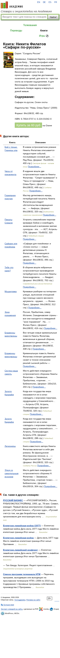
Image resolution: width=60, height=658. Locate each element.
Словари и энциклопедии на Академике (26, 11)
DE (44, 2)
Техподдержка (19, 600)
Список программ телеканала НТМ (21, 574)
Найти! (53, 17)
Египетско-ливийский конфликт (20, 550)
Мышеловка (11, 291)
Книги (44, 30)
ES (50, 2)
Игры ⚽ (44, 35)
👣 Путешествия (7, 605)
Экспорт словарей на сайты (12, 609)
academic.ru (12, 5)
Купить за (28, 125)
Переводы (16, 30)
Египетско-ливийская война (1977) (22, 525)
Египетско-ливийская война (18, 538)
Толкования (30, 25)
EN (38, 2)
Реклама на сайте (33, 600)
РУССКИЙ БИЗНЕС (13, 500)
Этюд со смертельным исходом (11, 473)
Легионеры (10, 446)
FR (55, 2)
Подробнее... (34, 166)
